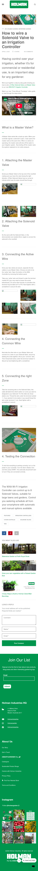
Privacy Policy (6, 776)
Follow (10, 805)
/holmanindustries (13, 719)
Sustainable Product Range (10, 766)
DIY (6, 29)
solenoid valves (25, 520)
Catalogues (5, 762)
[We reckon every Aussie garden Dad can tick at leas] (30, 815)
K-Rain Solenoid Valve (17, 85)
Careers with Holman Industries (11, 771)
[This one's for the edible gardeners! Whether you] (19, 826)
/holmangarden (12, 723)
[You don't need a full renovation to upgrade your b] (7, 826)
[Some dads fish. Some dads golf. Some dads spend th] (7, 815)
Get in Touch (6, 752)
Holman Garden (12, 29)
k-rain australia (9, 520)
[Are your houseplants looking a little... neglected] (19, 815)
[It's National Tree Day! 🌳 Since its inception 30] (7, 837)
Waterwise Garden (25, 29)
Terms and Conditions (8, 785)
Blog (10, 757)
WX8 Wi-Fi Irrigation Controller (18, 87)
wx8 (5, 524)
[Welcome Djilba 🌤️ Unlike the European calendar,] (30, 826)
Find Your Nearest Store (11, 780)
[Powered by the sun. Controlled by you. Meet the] (30, 837)
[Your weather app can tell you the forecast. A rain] (19, 837)
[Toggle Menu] (3, 4)
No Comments (28, 51)
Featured (7, 515)
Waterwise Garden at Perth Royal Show (15, 556)
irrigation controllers (23, 515)
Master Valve (31, 85)
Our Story (5, 747)
